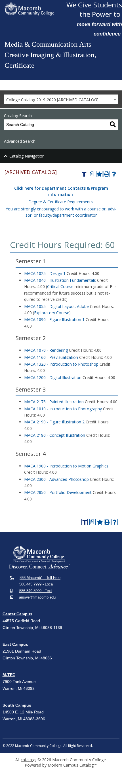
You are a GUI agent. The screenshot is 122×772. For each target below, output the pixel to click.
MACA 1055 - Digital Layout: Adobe (56, 306)
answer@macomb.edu (37, 597)
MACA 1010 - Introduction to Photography (63, 408)
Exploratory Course (51, 312)
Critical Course (60, 286)
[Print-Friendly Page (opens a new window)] (107, 174)
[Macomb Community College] (29, 9)
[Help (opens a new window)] (114, 174)
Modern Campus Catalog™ (72, 765)
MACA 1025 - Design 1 (45, 273)
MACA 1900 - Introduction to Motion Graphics (66, 466)
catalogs (28, 759)
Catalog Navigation (27, 156)
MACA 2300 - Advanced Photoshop (56, 479)
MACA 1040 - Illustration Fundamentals (60, 280)
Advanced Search (19, 141)
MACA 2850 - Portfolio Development (58, 492)
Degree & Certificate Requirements (60, 201)
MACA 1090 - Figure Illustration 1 (54, 319)
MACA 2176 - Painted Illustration (54, 401)
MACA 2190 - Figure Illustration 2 (54, 422)
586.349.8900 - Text (35, 591)
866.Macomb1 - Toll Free (40, 578)
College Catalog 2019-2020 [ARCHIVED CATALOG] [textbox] (52, 99)
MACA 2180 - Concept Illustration (54, 435)
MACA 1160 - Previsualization (51, 357)
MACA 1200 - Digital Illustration (52, 377)
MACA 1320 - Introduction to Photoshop (61, 364)
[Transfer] (84, 174)
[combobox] (61, 99)
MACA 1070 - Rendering (46, 350)
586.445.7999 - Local (36, 584)
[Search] (113, 124)
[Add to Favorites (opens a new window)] (99, 174)
